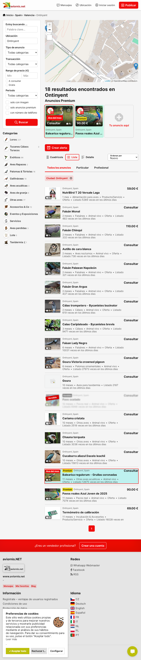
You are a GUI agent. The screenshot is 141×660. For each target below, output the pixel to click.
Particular (82, 167)
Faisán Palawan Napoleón (79, 268)
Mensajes (66, 5)
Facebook (78, 569)
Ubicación (85, 5)
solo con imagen (19, 102)
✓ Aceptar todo (17, 650)
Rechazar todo (39, 650)
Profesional (101, 167)
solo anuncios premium (23, 107)
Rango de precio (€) (17, 70)
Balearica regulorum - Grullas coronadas (59, 133)
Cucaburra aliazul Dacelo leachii (83, 456)
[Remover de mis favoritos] (68, 110)
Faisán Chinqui (72, 230)
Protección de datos (15, 608)
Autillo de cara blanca (76, 249)
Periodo (10, 90)
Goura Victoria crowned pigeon (83, 362)
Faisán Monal (71, 211)
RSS (76, 574)
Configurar (56, 650)
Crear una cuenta (93, 545)
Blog (33, 586)
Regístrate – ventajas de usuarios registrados (30, 599)
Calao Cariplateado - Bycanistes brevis (88, 324)
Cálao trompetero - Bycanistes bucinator (89, 305)
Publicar (130, 5)
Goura (66, 380)
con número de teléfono (23, 112)
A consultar (15, 81)
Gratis (12, 85)
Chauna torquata (73, 437)
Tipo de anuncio (15, 47)
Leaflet (107, 80)
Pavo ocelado (71, 399)
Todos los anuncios (59, 167)
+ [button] (49, 24)
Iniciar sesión (107, 5)
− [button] (49, 30)
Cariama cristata (73, 418)
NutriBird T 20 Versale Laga (81, 192)
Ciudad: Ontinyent (57, 178)
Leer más (11, 639)
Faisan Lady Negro (74, 343)
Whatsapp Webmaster (86, 565)
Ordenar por (116, 155)
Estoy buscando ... (16, 24)
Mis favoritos (22, 586)
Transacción (13, 59)
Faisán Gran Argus (74, 286)
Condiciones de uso (15, 603)
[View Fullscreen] (49, 37)
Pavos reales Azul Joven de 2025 (89, 133)
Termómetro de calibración (80, 512)
